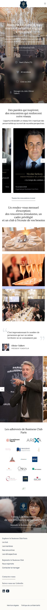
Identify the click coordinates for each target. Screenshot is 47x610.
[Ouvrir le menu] (45, 3)
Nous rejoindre (8, 563)
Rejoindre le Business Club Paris (23, 525)
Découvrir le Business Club (23, 48)
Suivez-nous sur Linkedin (12, 583)
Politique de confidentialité (30, 605)
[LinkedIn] (3, 591)
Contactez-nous (8, 577)
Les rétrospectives (9, 554)
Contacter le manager (11, 567)
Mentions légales (13, 605)
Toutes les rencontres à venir (23, 198)
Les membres (7, 546)
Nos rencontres (8, 550)
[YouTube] (7, 591)
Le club (5, 542)
